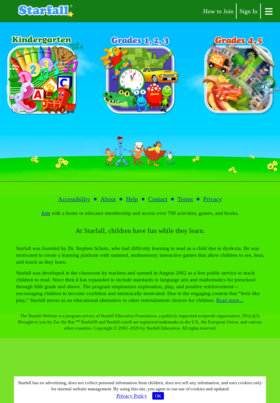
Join (45, 213)
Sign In (248, 11)
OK (158, 396)
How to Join (218, 11)
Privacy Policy (131, 396)
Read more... (229, 300)
